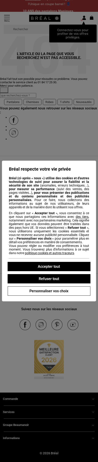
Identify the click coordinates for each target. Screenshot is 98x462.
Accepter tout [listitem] (49, 266)
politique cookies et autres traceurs (49, 253)
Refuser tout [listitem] (49, 279)
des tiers (82, 217)
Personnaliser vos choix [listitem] (48, 291)
